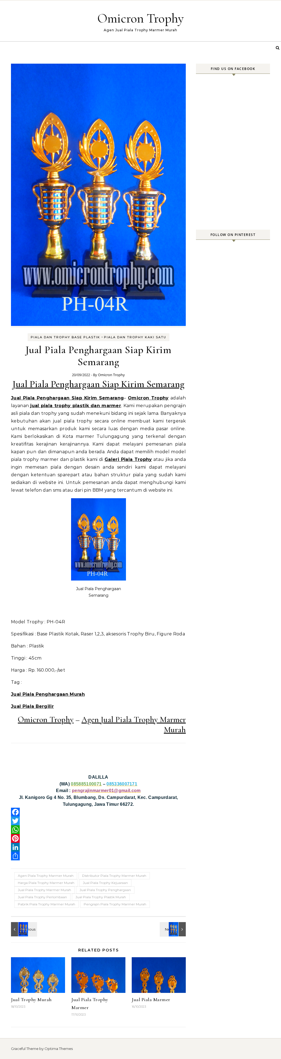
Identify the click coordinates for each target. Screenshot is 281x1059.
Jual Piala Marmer (151, 999)
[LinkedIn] (98, 847)
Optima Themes (58, 1048)
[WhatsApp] (98, 829)
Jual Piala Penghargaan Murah (48, 694)
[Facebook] (98, 812)
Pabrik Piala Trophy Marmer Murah (46, 904)
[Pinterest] (98, 838)
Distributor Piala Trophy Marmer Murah (114, 876)
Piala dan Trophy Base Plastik (65, 337)
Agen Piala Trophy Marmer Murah (46, 876)
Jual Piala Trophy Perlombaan (42, 897)
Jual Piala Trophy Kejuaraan (105, 883)
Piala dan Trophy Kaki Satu (135, 337)
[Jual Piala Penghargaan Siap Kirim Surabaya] (173, 929)
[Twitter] (98, 820)
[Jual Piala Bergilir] (23, 929)
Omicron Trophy (140, 18)
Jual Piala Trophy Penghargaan (105, 890)
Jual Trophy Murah (31, 999)
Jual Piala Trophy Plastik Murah (100, 897)
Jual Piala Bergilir (32, 706)
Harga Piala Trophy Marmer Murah (46, 883)
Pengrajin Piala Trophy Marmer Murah (115, 904)
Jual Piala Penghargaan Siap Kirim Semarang (98, 384)
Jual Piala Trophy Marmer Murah (44, 890)
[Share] (98, 856)
